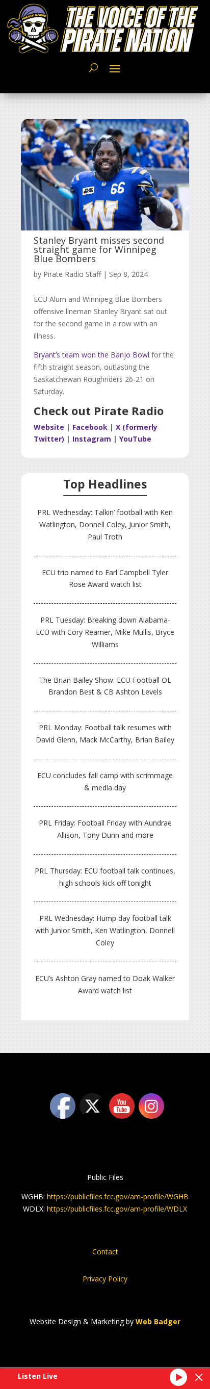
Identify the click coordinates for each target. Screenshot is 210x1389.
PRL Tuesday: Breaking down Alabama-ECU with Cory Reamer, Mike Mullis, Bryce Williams (105, 632)
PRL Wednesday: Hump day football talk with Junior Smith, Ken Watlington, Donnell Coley (105, 930)
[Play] (178, 1377)
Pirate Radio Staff (72, 274)
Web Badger (158, 1321)
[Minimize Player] (199, 1377)
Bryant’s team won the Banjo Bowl (91, 354)
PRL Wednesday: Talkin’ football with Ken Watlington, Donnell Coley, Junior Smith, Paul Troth (105, 524)
